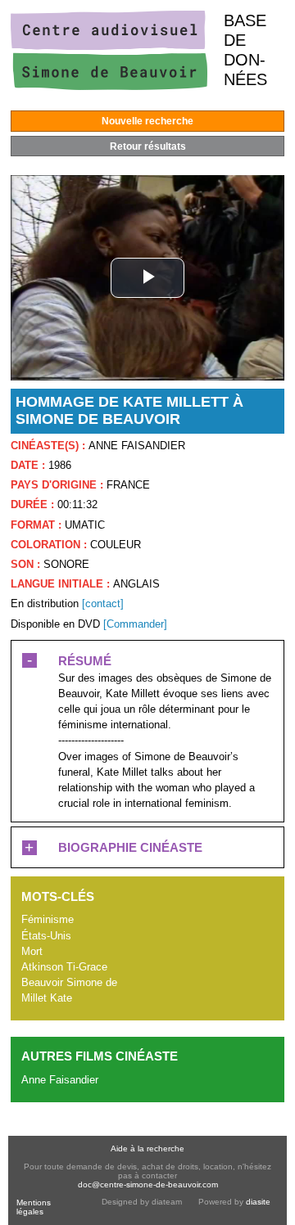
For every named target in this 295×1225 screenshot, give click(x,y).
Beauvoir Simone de (69, 982)
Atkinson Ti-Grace (64, 967)
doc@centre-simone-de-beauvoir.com (148, 1184)
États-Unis (46, 936)
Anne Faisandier (59, 1080)
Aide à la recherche (147, 1148)
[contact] (103, 603)
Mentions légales (33, 1207)
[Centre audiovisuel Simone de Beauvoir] (109, 86)
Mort (32, 951)
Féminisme (47, 919)
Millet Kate (46, 998)
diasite (258, 1201)
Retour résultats (148, 146)
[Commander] (135, 624)
